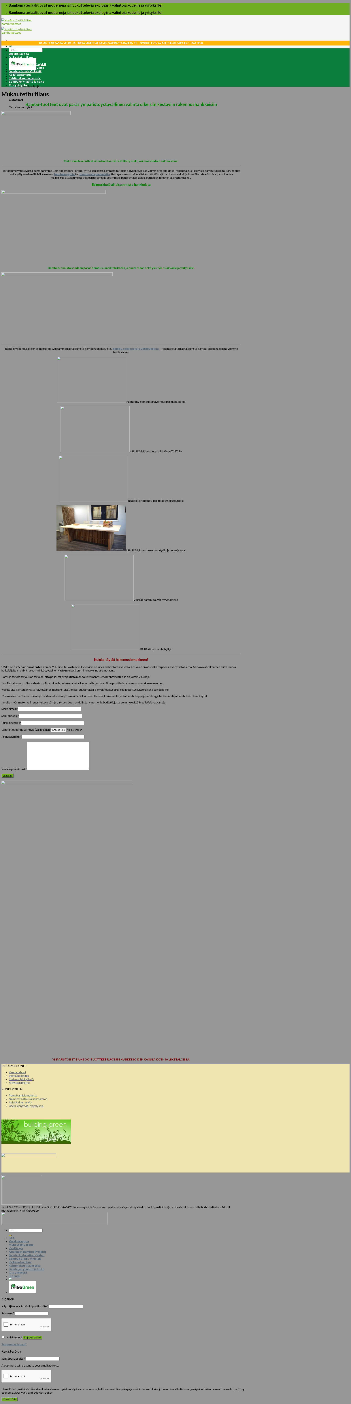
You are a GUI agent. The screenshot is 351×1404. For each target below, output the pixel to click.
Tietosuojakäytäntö (21, 1079)
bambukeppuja (64, 174)
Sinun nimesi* (9, 708)
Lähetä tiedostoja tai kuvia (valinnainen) (26, 729)
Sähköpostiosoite (13, 1358)
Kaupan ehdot (17, 1072)
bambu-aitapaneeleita (95, 174)
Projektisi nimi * (11, 736)
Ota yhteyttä (18, 85)
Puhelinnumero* (11, 722)
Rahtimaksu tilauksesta (25, 78)
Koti (12, 50)
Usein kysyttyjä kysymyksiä (26, 1105)
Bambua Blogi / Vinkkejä (25, 71)
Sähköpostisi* (10, 715)
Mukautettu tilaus (21, 57)
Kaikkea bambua (20, 74)
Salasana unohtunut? (14, 1344)
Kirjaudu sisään (32, 1337)
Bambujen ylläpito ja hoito (26, 81)
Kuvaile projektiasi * (14, 769)
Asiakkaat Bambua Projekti (27, 64)
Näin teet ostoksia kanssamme (28, 1099)
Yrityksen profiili (19, 1082)
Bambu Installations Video (26, 67)
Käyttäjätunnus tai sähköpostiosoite (24, 1306)
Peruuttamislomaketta (23, 1095)
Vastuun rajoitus (19, 1075)
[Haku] (10, 1235)
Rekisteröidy (9, 1399)
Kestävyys (16, 60)
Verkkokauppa (19, 53)
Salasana (7, 1313)
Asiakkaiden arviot (20, 1102)
